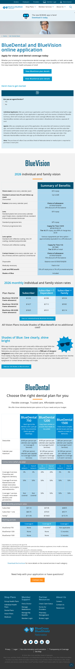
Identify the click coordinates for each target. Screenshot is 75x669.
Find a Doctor (26, 604)
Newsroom (60, 608)
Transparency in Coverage (59, 649)
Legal (15, 649)
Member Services (45, 7)
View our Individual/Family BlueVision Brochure (37, 318)
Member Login (27, 618)
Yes (6, 102)
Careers (59, 601)
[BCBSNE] (12, 7)
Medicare (7, 617)
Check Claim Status (46, 604)
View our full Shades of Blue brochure (16, 366)
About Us (60, 7)
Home (5, 36)
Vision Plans (8, 614)
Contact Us (60, 605)
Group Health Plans (11, 601)
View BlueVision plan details (37, 71)
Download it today (40, 17)
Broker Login (44, 618)
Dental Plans (9, 610)
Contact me (38, 580)
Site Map (38, 652)
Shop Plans (30, 7)
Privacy (7, 649)
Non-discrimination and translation (33, 649)
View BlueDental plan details (37, 79)
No (6, 104)
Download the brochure (16, 563)
